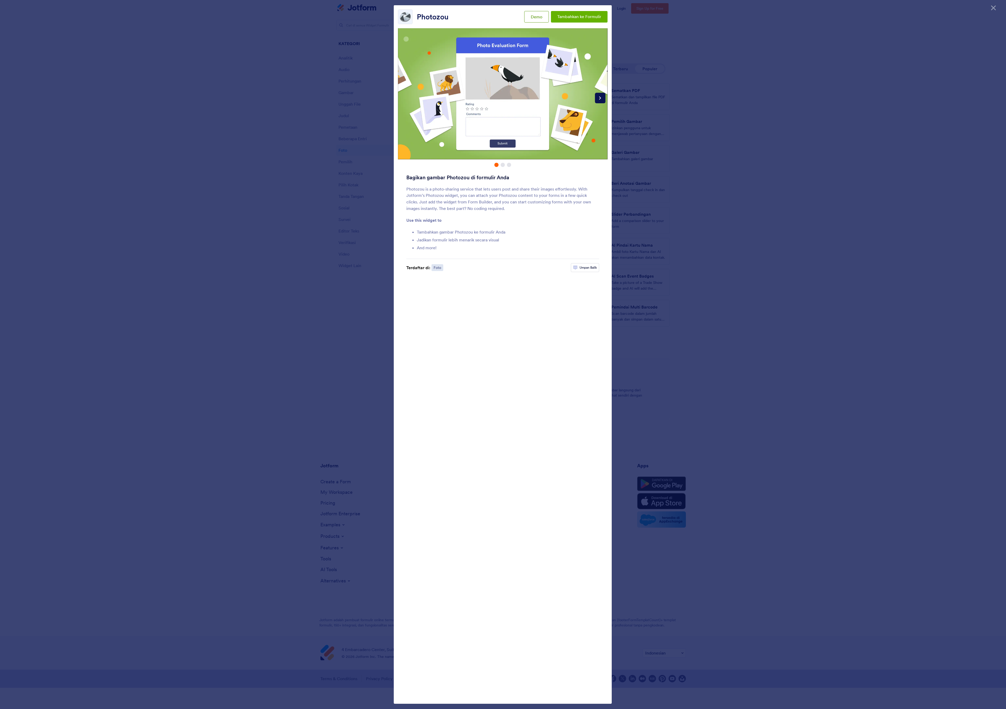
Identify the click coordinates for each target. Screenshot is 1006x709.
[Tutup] (993, 8)
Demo (536, 16)
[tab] (496, 165)
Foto (437, 267)
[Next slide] (600, 98)
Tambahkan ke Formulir (579, 16)
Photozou (433, 17)
